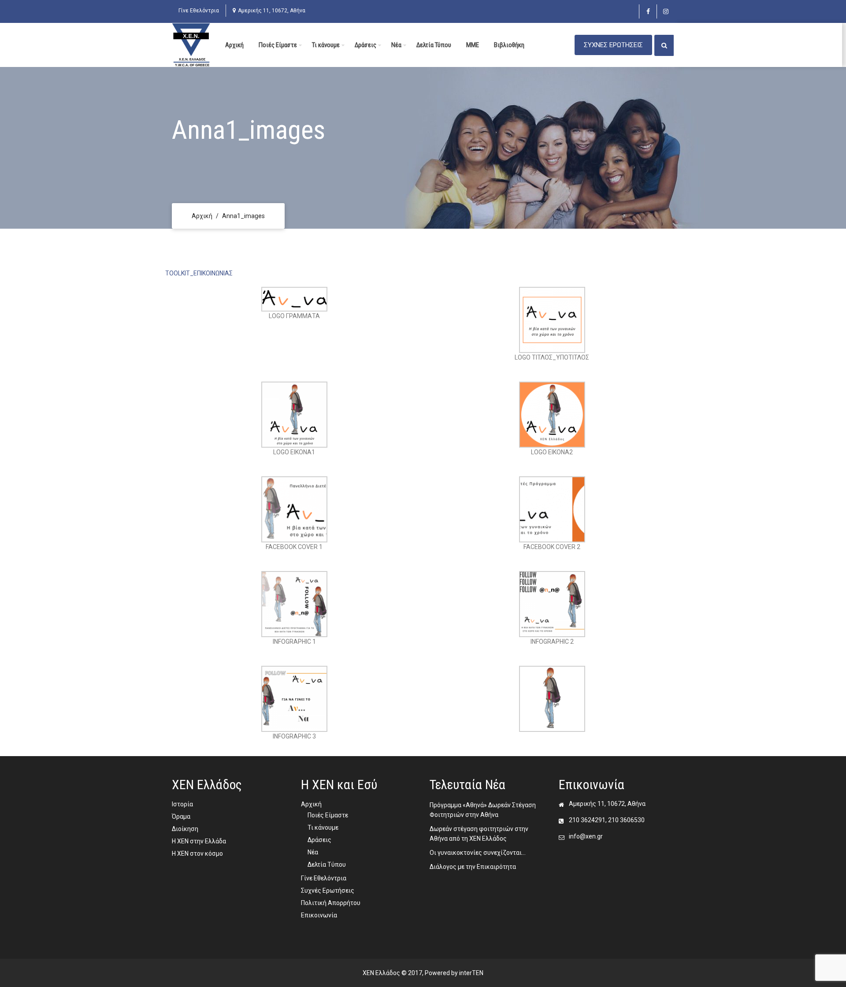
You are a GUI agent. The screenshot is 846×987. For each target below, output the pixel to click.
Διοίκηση (185, 828)
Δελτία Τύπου (433, 45)
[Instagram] (665, 11)
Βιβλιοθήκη (509, 45)
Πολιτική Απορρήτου (330, 902)
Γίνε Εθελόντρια (198, 10)
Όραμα (181, 816)
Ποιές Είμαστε (278, 45)
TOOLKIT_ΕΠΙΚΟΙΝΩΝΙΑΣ (199, 273)
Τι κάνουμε (326, 45)
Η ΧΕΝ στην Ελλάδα (199, 841)
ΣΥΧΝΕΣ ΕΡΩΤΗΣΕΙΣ (613, 45)
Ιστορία (182, 804)
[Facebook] (648, 11)
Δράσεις (365, 45)
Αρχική (234, 45)
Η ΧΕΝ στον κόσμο (197, 853)
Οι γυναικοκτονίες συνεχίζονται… (478, 852)
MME (472, 45)
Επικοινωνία (319, 915)
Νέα (396, 45)
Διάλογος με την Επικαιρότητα (473, 866)
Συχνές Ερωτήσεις (327, 890)
